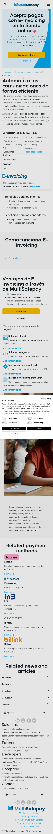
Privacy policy (46, 398)
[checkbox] (4, 418)
